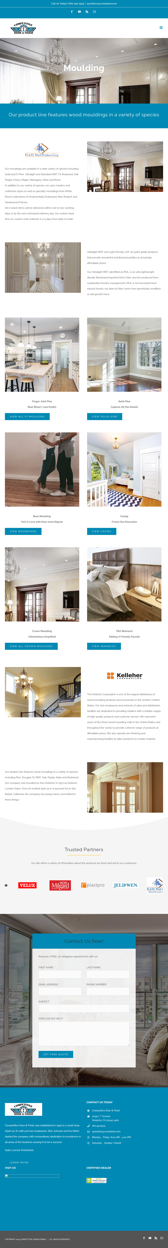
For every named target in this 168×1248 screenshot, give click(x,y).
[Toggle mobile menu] (161, 27)
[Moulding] (84, 71)
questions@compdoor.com (102, 3)
